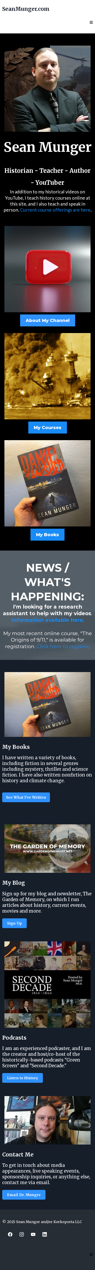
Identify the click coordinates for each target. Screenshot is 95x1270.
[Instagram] (21, 1234)
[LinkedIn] (44, 1234)
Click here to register (62, 646)
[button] (91, 22)
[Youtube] (33, 1234)
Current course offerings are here (55, 209)
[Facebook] (10, 1234)
